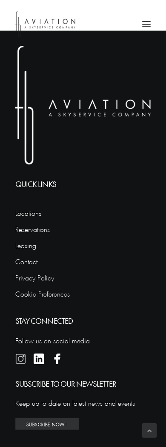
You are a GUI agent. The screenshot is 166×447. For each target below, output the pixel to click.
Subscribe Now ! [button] (47, 424)
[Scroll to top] (149, 428)
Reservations (32, 228)
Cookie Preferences (42, 293)
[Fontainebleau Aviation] (45, 24)
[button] (146, 24)
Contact (26, 261)
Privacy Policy (34, 277)
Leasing (25, 244)
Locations (28, 212)
